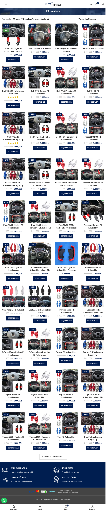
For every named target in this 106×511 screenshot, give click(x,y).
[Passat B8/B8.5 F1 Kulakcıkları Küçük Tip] (13, 169)
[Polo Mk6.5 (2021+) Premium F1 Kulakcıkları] (39, 211)
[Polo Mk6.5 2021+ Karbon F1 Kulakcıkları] (66, 211)
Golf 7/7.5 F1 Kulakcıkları (93, 49)
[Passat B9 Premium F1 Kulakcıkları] (92, 169)
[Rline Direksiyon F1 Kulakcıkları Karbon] (13, 35)
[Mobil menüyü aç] (5, 3)
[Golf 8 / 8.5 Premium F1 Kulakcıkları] (66, 123)
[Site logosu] (53, 4)
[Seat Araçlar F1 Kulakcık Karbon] (39, 296)
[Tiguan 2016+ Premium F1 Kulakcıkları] (39, 423)
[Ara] (91, 3)
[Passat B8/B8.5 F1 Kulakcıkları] (92, 123)
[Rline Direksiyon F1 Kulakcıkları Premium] (66, 253)
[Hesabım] (102, 3)
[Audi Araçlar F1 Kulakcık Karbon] (66, 35)
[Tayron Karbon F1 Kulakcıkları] (13, 380)
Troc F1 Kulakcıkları (66, 437)
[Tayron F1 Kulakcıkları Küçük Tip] (92, 338)
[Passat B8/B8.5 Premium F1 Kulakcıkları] (66, 169)
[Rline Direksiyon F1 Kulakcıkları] (13, 253)
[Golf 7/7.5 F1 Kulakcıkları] (92, 35)
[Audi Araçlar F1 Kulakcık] (39, 35)
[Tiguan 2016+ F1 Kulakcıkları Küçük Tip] (92, 380)
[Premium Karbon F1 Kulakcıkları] (92, 211)
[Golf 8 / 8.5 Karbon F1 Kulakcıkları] (39, 123)
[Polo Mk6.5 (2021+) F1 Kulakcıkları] (13, 211)
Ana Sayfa (6, 19)
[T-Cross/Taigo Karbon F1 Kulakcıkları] (13, 338)
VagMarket (47, 500)
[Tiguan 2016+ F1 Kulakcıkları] (66, 380)
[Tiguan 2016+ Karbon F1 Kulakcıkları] (13, 423)
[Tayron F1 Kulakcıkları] (66, 338)
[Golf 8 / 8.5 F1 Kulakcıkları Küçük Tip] (13, 123)
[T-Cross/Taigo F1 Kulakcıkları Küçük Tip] (92, 296)
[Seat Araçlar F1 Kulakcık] (13, 296)
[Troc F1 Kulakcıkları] (66, 423)
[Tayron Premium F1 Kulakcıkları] (39, 380)
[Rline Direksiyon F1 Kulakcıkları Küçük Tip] (39, 253)
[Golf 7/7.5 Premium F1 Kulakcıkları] (66, 77)
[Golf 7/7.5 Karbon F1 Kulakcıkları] (39, 77)
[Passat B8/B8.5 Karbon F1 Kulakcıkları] (39, 169)
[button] (13, 59)
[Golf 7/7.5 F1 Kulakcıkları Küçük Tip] (13, 77)
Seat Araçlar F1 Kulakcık (13, 310)
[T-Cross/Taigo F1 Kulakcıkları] (66, 296)
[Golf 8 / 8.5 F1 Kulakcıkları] (92, 77)
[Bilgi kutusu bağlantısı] (26, 470)
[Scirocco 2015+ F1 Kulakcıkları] (92, 253)
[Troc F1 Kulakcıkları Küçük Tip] (92, 423)
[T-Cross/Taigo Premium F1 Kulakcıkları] (39, 338)
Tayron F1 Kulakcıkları (66, 352)
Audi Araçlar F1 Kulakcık (40, 49)
